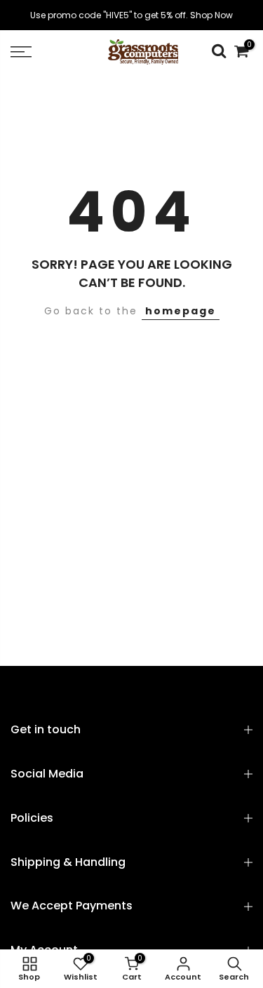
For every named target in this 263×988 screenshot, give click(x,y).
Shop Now (211, 15)
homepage (180, 311)
